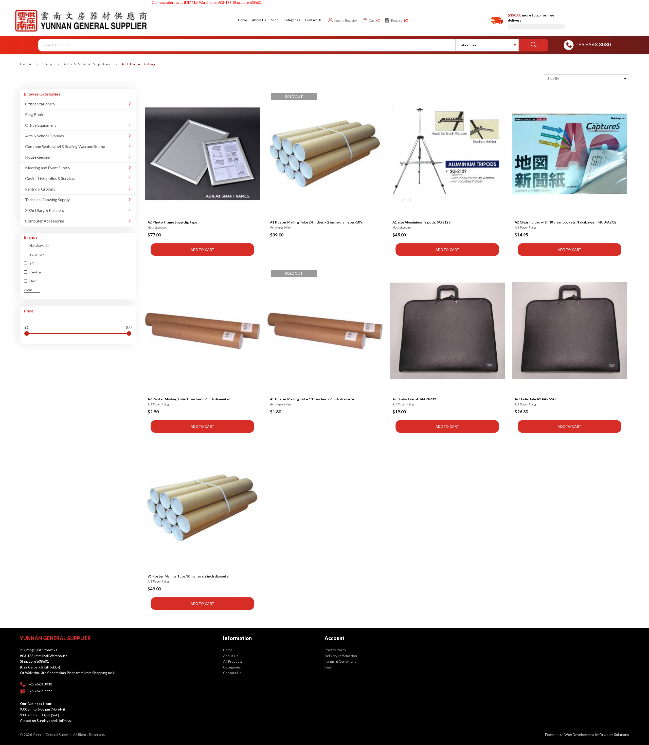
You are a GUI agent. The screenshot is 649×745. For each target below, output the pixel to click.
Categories (232, 667)
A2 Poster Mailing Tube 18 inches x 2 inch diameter (189, 399)
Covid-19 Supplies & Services (50, 178)
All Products (233, 661)
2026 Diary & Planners (44, 210)
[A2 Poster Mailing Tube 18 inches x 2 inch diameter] (202, 331)
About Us (230, 656)
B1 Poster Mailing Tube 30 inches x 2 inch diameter (189, 576)
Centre (35, 272)
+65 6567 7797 (40, 691)
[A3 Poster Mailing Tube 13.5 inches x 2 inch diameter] (325, 331)
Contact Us (232, 672)
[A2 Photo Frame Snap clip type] (202, 153)
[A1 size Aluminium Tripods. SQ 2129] (447, 153)
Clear (28, 290)
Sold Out (294, 96)
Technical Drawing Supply (47, 199)
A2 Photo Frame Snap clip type (172, 222)
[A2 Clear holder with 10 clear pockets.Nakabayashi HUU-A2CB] (569, 153)
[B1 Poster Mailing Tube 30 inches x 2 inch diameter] (202, 507)
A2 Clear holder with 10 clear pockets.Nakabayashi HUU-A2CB (566, 222)
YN (31, 263)
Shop (47, 64)
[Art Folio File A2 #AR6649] (569, 331)
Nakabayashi (39, 245)
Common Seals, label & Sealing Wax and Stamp (65, 146)
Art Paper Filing (138, 64)
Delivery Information (340, 656)
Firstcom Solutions (614, 734)
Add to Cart (202, 250)
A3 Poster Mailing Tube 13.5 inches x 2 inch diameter (312, 399)
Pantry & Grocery (40, 189)
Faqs (328, 667)
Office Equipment (40, 125)
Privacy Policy (335, 650)
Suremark (36, 254)
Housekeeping (37, 157)
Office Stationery (40, 103)
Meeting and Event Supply (47, 167)
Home (25, 64)
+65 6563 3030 (593, 44)
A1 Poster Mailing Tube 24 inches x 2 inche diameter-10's (316, 222)
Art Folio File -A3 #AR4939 (414, 399)
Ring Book (34, 114)
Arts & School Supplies (87, 64)
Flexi (33, 281)
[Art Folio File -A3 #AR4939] (447, 331)
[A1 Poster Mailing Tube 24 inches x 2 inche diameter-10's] (325, 153)
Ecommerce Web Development (569, 734)
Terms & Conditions (340, 661)
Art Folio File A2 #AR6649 (535, 399)
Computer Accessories (45, 220)
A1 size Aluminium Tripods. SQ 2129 (421, 222)
